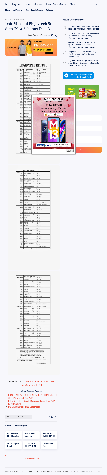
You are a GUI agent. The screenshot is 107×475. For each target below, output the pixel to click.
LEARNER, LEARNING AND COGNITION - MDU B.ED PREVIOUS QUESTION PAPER (84, 27)
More (72, 4)
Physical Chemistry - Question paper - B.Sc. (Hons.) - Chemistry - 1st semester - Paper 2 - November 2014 (84, 63)
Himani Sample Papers (34, 10)
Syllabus (49, 10)
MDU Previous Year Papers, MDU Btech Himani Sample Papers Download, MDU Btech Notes (45, 471)
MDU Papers (13, 4)
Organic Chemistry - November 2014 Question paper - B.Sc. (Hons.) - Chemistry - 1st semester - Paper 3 (82, 44)
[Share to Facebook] (48, 35)
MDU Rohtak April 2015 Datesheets (24, 407)
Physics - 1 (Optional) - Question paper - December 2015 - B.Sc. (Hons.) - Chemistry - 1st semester (84, 35)
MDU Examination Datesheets (18, 417)
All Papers (17, 10)
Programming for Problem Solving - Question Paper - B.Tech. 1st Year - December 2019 (82, 54)
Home (7, 10)
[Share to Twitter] (52, 35)
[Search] (96, 4)
